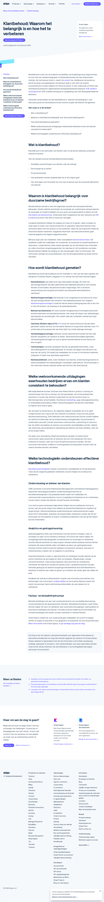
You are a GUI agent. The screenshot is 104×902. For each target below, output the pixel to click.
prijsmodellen (60, 581)
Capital (30, 787)
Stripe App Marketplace (62, 852)
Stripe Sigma (32, 839)
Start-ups (57, 779)
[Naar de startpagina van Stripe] (5, 773)
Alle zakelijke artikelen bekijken (11, 684)
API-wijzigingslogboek (61, 874)
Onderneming (33, 11)
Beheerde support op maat (88, 840)
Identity (31, 810)
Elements (31, 805)
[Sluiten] (100, 891)
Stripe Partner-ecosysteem (63, 855)
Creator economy (60, 816)
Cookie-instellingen (86, 807)
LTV (59, 323)
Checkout (31, 790)
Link (29, 819)
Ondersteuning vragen (87, 837)
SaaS (55, 810)
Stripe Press (83, 826)
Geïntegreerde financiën (62, 790)
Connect (31, 796)
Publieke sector (59, 839)
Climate (31, 793)
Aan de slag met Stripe (13, 40)
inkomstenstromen (81, 239)
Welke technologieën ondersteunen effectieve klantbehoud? (12, 108)
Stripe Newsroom (85, 823)
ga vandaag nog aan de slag (73, 623)
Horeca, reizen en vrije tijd (63, 824)
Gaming (56, 822)
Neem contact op (91, 4)
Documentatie (59, 866)
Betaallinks (32, 824)
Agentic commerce (60, 782)
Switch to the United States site (64, 897)
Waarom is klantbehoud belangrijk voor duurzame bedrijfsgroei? (12, 84)
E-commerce (58, 787)
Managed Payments (35, 822)
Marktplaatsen (59, 802)
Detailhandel (58, 841)
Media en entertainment (62, 830)
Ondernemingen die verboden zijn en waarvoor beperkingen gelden (89, 795)
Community (83, 785)
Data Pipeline (33, 802)
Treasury (31, 847)
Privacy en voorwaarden (87, 790)
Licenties (82, 801)
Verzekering (58, 827)
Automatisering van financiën (64, 793)
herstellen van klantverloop (40, 215)
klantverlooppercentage (41, 303)
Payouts (31, 830)
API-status (57, 871)
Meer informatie (85, 36)
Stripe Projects (59, 880)
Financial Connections (36, 807)
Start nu (8, 745)
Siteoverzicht (83, 804)
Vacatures (82, 820)
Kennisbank (83, 776)
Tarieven (62, 4)
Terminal (31, 844)
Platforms (57, 807)
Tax (29, 841)
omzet (67, 80)
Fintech (56, 819)
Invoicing (31, 813)
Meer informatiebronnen (13, 11)
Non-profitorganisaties (62, 833)
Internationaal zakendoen (63, 796)
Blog (80, 782)
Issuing (30, 816)
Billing (30, 785)
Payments (32, 827)
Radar (30, 833)
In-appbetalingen (60, 799)
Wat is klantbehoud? (11, 78)
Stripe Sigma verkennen (63, 744)
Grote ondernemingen (61, 776)
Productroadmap (85, 817)
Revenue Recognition (35, 836)
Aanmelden (76, 4)
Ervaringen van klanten (87, 779)
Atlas (30, 779)
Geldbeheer (58, 805)
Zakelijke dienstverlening (62, 836)
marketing (70, 400)
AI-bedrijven (58, 813)
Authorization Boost (35, 782)
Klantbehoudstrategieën (39, 469)
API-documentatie (60, 869)
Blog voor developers (61, 883)
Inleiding (6, 74)
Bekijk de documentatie (88, 739)
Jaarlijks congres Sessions (88, 787)
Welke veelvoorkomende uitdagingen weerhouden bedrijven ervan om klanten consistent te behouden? (13, 98)
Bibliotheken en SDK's (61, 877)
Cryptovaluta (33, 799)
